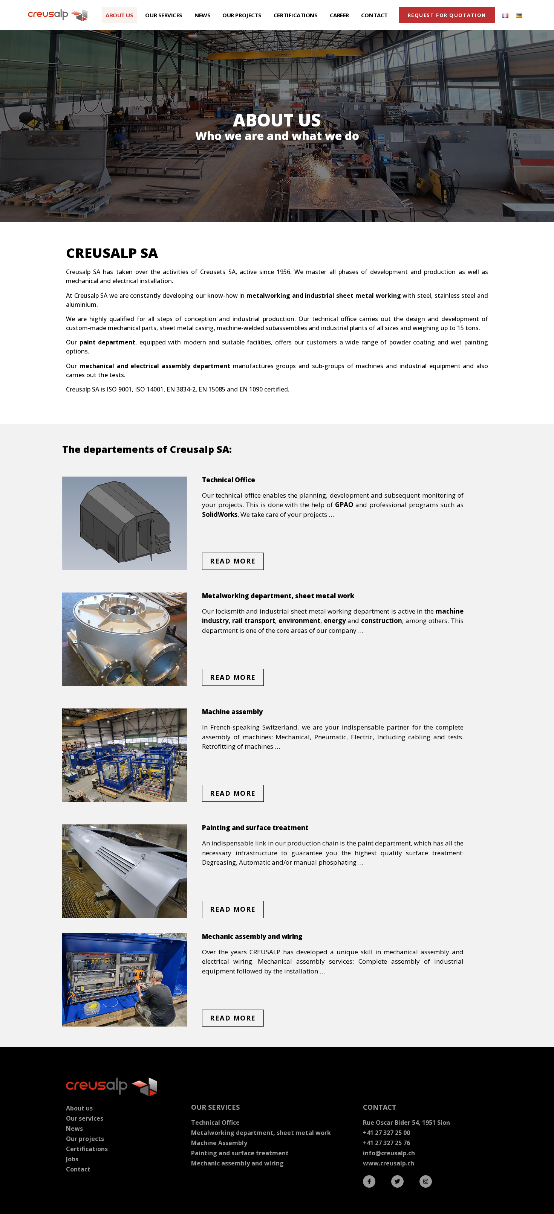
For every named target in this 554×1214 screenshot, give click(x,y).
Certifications (296, 15)
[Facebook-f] (369, 1181)
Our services (163, 15)
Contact (374, 15)
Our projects (242, 15)
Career (339, 15)
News (202, 15)
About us (119, 15)
